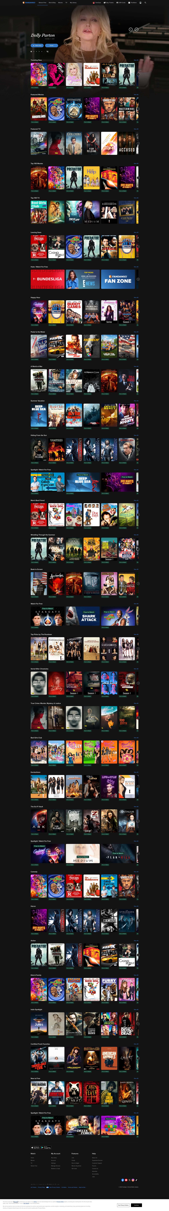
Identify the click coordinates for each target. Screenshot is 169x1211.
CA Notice (63, 1187)
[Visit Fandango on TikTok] (136, 1180)
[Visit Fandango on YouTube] (126, 1180)
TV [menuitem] (66, 3)
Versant (16, 1201)
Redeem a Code (55, 1168)
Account (53, 1160)
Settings (53, 1163)
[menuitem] (120, 2)
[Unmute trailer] (47, 51)
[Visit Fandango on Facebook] (122, 1180)
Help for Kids (82, 1187)
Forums (94, 1166)
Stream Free (34, 1166)
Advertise (94, 1171)
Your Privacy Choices (54, 1187)
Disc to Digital (75, 1163)
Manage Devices (55, 1166)
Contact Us (95, 1168)
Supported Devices (97, 1160)
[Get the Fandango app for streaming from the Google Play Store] (46, 1147)
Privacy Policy (41, 1187)
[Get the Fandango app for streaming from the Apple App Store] (35, 1147)
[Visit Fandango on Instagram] (133, 1180)
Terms (35, 1201)
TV (31, 1163)
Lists (73, 1158)
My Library (54, 1158)
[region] (84, 1205)
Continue (136, 1205)
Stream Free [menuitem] (42, 3)
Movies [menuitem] (60, 3)
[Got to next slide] (138, 74)
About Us (94, 1158)
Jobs (93, 1176)
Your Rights (26, 1203)
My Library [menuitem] (73, 3)
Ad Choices (33, 1187)
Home (32, 1158)
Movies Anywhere (76, 1166)
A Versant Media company (132, 1187)
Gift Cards (74, 1168)
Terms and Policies (72, 1187)
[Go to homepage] (29, 2)
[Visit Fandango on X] (129, 1180)
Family (73, 1160)
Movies (33, 1160)
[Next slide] (136, 29)
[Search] (145, 2)
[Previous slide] (131, 29)
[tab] (31, 51)
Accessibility (95, 1174)
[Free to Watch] (39, 74)
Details (51, 45)
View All (136, 60)
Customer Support (97, 1163)
